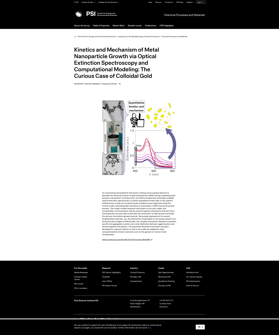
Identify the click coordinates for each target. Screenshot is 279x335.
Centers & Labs (87, 2)
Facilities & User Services (107, 2)
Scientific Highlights (92, 84)
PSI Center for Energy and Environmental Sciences (97, 36)
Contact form (165, 303)
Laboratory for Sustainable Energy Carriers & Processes (139, 36)
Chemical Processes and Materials (184, 14)
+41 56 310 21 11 (166, 300)
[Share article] (120, 84)
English (189, 2)
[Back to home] (95, 13)
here (149, 328)
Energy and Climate (109, 84)
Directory (164, 307)
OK (199, 327)
